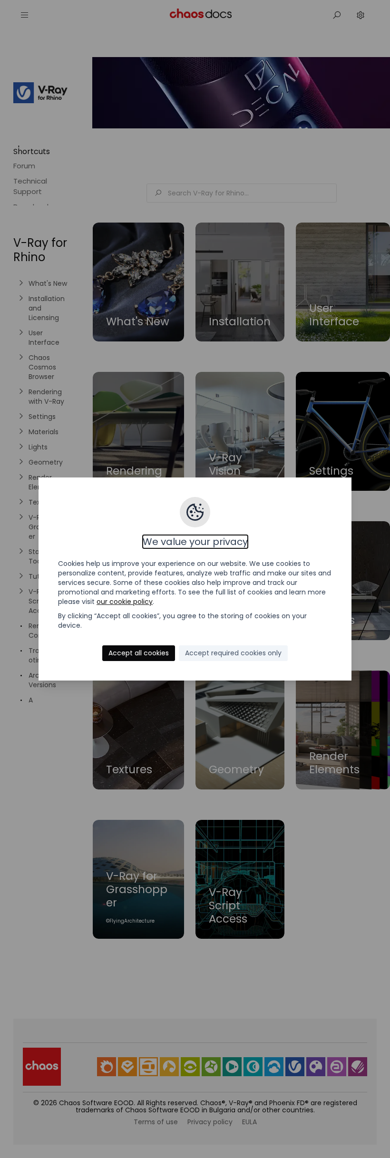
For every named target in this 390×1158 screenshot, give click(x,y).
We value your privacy (195, 541)
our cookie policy (125, 601)
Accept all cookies (138, 653)
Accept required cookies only (233, 653)
